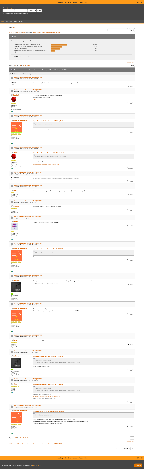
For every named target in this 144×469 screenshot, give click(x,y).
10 (20, 65)
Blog (86, 2)
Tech (34, 99)
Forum (81, 2)
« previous (128, 62)
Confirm (138, 465)
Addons (75, 2)
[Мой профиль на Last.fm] (12, 111)
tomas (15, 190)
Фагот (38, 32)
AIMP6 (15, 27)
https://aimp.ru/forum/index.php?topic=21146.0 (47, 164)
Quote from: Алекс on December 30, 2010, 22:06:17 (48, 153)
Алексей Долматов (20, 120)
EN (142, 2)
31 (23, 65)
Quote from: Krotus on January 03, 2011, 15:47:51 (48, 249)
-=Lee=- (16, 384)
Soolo (34, 32)
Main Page (60, 2)
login (7, 8)
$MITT (15, 340)
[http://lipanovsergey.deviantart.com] (12, 393)
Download (68, 2)
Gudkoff (16, 95)
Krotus (15, 222)
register (12, 8)
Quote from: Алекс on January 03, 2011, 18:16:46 (48, 356)
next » (133, 62)
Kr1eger (16, 280)
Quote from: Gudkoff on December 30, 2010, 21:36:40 (49, 121)
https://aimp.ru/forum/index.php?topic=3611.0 (46, 396)
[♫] (12, 143)
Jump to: (118, 448)
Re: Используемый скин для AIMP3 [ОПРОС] (28, 77)
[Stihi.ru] (12, 240)
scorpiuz (16, 206)
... (14, 65)
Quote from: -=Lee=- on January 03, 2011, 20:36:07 (48, 411)
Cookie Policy (36, 465)
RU (138, 2)
